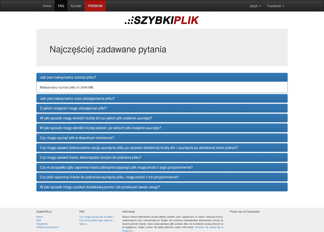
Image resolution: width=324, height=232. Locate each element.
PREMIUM (95, 6)
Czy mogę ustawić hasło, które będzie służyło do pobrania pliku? (91, 157)
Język (254, 6)
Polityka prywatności (47, 227)
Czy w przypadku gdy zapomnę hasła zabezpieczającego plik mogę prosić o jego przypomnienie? (116, 167)
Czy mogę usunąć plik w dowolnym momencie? (77, 138)
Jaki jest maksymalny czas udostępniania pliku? (77, 98)
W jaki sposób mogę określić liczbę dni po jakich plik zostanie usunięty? (96, 118)
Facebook (274, 6)
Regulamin (42, 223)
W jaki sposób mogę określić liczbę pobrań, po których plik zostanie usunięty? (100, 128)
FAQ (61, 6)
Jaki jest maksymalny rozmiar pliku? (68, 77)
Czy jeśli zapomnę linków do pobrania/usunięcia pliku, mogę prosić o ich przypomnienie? (109, 177)
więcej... (83, 223)
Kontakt (76, 6)
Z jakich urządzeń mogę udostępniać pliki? (73, 108)
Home (47, 6)
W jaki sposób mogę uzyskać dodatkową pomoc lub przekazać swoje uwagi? (100, 187)
